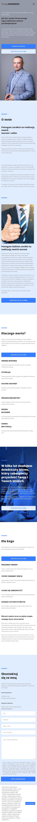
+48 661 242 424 (5, 696)
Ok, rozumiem (30, 803)
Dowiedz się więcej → (7, 709)
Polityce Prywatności (12, 774)
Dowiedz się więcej (18, 46)
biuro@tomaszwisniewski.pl (26, 263)
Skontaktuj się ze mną (18, 51)
